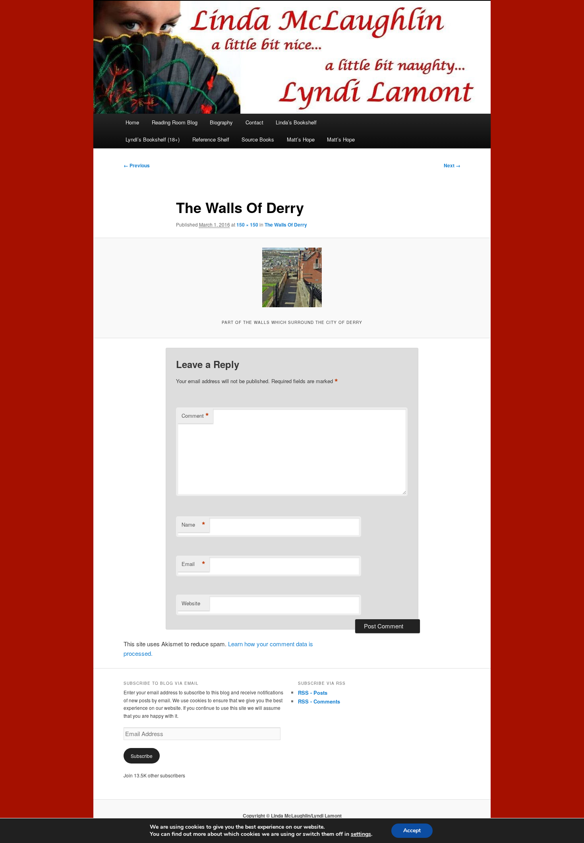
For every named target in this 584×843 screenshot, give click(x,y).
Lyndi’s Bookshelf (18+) (153, 139)
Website (191, 603)
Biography (221, 122)
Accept (412, 830)
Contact (254, 122)
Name (193, 524)
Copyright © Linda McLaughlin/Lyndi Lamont (292, 815)
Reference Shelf (210, 139)
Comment (195, 415)
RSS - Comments (319, 701)
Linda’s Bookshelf (296, 122)
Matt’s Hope (301, 139)
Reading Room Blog (174, 122)
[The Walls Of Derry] (292, 277)
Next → (452, 165)
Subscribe (142, 755)
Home (132, 122)
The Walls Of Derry (286, 224)
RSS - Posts (312, 692)
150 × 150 (247, 224)
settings (361, 834)
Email (193, 564)
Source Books (258, 139)
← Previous (137, 165)
